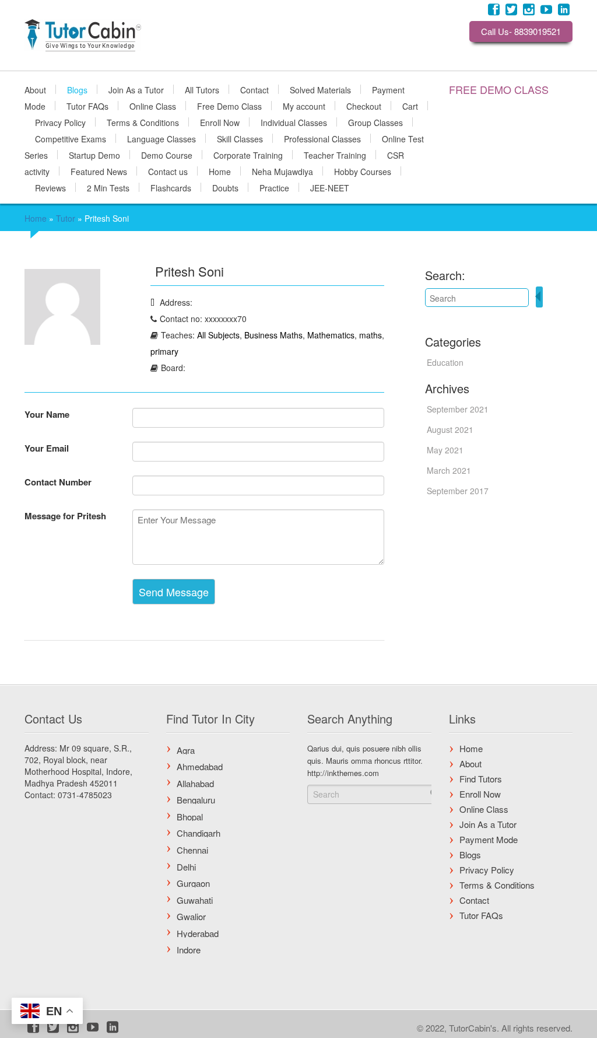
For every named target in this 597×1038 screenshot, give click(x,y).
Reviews (50, 187)
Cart (410, 105)
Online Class (152, 105)
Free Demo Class (229, 105)
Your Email (46, 448)
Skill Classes (240, 138)
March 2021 (449, 470)
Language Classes (161, 138)
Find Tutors (480, 779)
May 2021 (445, 450)
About (35, 89)
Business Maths (273, 335)
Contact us (168, 171)
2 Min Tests (108, 187)
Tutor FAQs (87, 105)
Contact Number (58, 482)
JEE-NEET (329, 187)
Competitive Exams (70, 138)
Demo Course (166, 154)
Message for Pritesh (65, 515)
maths (370, 335)
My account (304, 105)
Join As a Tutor (136, 89)
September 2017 (458, 491)
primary (164, 351)
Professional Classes (322, 138)
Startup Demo (94, 154)
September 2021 (458, 409)
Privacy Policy (60, 122)
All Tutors (202, 89)
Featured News (99, 171)
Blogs (77, 89)
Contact (254, 89)
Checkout (363, 105)
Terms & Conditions (143, 122)
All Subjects (218, 335)
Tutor (65, 218)
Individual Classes (294, 122)
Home (220, 171)
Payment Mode (488, 839)
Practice (274, 187)
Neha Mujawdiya (282, 171)
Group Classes (375, 122)
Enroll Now (220, 122)
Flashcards (170, 187)
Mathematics (330, 335)
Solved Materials (320, 89)
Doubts (225, 187)
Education (445, 362)
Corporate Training (248, 154)
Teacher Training (335, 154)
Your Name (46, 414)
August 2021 (450, 429)
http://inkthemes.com (343, 772)
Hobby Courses (362, 171)
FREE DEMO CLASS (499, 89)
